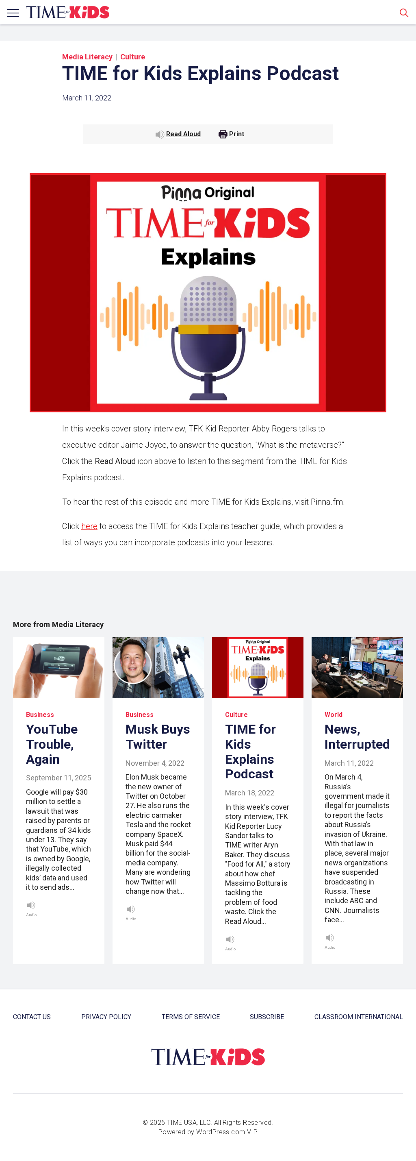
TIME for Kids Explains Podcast (250, 751)
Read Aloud (183, 134)
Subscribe (267, 1017)
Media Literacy (87, 56)
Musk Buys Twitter (158, 736)
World (333, 715)
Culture (132, 56)
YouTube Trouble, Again (52, 744)
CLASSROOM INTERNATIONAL (358, 1017)
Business (40, 715)
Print (236, 134)
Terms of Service (191, 1017)
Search (404, 13)
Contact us (32, 1017)
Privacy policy (106, 1017)
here (89, 526)
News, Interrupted (357, 736)
